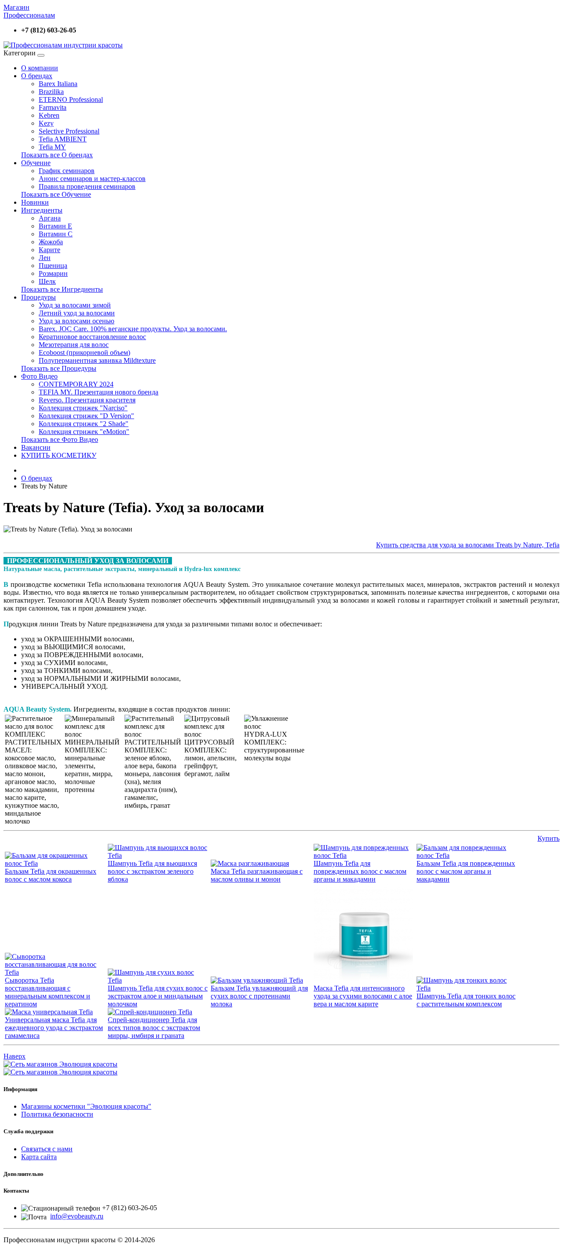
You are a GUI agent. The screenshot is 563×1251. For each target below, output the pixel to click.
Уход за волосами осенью (76, 321)
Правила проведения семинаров (87, 186)
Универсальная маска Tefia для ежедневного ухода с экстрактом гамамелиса (54, 1027)
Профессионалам (29, 15)
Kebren (49, 115)
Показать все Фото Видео (59, 439)
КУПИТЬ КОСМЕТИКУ (58, 455)
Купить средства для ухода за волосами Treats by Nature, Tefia (467, 545)
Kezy (46, 123)
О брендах (36, 76)
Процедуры (38, 297)
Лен (45, 257)
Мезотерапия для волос (74, 344)
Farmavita (52, 107)
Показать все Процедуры (58, 368)
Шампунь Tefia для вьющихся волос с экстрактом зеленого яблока (152, 871)
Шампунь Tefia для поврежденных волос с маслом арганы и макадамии (360, 871)
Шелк (47, 281)
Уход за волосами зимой (75, 305)
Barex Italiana (58, 83)
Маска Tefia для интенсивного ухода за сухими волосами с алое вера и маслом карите (363, 996)
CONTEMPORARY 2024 (76, 384)
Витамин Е (55, 226)
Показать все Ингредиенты (62, 289)
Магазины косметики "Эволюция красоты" (86, 1106)
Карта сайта (39, 1157)
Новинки (35, 202)
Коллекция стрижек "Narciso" (83, 408)
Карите (49, 249)
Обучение (36, 162)
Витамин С (56, 234)
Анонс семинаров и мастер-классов (92, 178)
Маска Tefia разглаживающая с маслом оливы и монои (257, 875)
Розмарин (53, 273)
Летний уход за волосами (77, 313)
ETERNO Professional (71, 99)
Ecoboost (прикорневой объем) (84, 352)
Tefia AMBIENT (63, 139)
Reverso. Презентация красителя (87, 400)
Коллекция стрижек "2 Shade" (83, 423)
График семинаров (67, 170)
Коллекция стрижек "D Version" (86, 415)
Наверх (15, 1056)
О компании (39, 68)
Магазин (16, 7)
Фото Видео (39, 376)
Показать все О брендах (57, 155)
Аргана (50, 218)
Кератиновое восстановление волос (92, 336)
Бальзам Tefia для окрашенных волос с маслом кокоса (50, 875)
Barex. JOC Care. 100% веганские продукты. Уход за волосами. (133, 329)
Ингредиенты (41, 210)
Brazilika (51, 91)
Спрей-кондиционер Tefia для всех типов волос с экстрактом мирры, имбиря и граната (154, 1027)
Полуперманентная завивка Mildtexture (97, 360)
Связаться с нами (47, 1149)
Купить (548, 838)
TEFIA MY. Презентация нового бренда (98, 392)
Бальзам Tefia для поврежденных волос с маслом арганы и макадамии (466, 871)
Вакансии (36, 447)
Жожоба (51, 242)
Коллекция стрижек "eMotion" (84, 431)
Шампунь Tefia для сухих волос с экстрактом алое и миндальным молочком (158, 996)
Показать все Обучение (56, 194)
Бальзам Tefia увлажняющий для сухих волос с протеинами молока (259, 996)
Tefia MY (52, 147)
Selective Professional (69, 131)
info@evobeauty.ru (76, 1216)
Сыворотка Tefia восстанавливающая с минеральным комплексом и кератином (47, 992)
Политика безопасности (57, 1114)
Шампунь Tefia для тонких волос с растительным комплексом (466, 1000)
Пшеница (53, 265)
